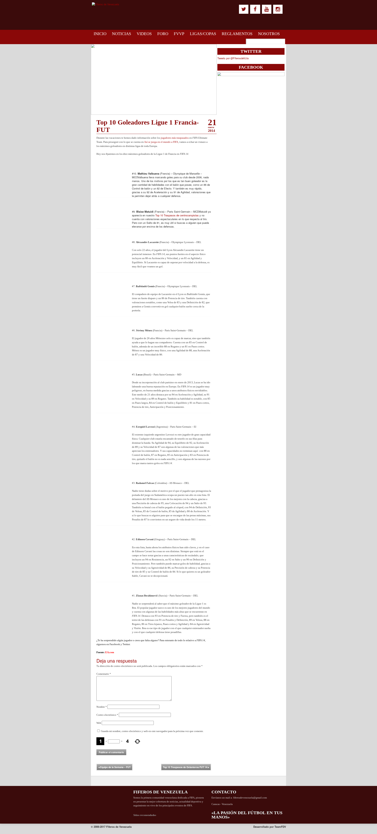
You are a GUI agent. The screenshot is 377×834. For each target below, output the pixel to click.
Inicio (100, 33)
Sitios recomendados (144, 815)
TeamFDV (280, 827)
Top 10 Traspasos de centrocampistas (177, 215)
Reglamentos (237, 33)
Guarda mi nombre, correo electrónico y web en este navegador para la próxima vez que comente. (152, 731)
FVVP (179, 33)
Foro (162, 33)
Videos (144, 33)
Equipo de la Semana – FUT (114, 767)
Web (98, 722)
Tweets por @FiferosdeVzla (233, 58)
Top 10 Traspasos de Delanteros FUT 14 (186, 767)
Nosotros (269, 33)
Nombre (101, 706)
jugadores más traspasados (175, 137)
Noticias (121, 33)
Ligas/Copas (203, 33)
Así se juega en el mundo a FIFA (161, 141)
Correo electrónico (107, 714)
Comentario (103, 673)
